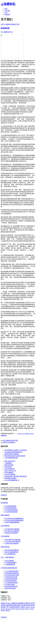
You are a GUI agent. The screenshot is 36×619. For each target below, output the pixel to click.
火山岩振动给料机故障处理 (13, 452)
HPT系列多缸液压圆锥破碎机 (14, 520)
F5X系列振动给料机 (10, 579)
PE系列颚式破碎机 (10, 508)
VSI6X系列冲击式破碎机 (12, 539)
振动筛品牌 (5, 28)
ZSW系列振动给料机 (11, 582)
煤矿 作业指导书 (9, 461)
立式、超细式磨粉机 (7, 557)
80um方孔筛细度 (9, 474)
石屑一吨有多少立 (10, 470)
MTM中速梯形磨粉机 (11, 552)
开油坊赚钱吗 (8, 472)
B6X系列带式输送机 (11, 586)
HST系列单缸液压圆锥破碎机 (14, 518)
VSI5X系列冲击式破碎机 (12, 541)
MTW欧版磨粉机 (9, 554)
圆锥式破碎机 (5, 515)
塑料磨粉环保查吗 (10, 478)
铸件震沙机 (8, 467)
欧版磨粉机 (21, 603)
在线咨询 (4, 495)
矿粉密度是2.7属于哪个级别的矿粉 (15, 476)
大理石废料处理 (9, 468)
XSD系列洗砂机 (9, 584)
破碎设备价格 (28, 605)
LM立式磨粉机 (9, 560)
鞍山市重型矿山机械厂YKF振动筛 (15, 450)
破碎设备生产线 (18, 605)
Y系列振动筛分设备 (10, 577)
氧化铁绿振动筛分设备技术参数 (14, 456)
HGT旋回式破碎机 (10, 506)
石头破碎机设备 (13, 607)
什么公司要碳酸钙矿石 (11, 480)
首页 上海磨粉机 (6, 24)
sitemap (27, 607)
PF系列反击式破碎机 (11, 533)
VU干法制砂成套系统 (11, 571)
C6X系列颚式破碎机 (11, 512)
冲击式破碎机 (5, 536)
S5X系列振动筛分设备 (11, 575)
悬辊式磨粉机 (5, 547)
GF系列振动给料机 (10, 580)
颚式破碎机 (4, 502)
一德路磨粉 (8, 463)
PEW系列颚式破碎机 (11, 510)
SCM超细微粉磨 (9, 564)
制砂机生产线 (5, 603)
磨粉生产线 (15, 24)
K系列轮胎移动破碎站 (11, 573)
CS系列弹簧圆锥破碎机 (12, 522)
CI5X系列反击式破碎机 (12, 529)
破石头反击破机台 (9, 442)
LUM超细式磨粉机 (10, 562)
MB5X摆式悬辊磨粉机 (11, 550)
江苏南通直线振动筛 (11, 458)
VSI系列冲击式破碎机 (11, 543)
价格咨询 (4, 617)
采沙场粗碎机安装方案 (10, 440)
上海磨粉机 (13, 603)
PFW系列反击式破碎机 (11, 531)
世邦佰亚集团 (8, 465)
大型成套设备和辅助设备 (9, 568)
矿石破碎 (22, 607)
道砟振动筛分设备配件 (11, 454)
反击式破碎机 (5, 525)
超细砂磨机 (9, 605)
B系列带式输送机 (10, 588)
